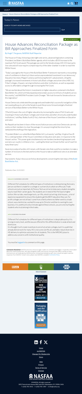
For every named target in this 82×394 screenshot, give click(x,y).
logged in (21, 242)
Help (41, 362)
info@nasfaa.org (54, 386)
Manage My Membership (41, 354)
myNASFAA (41, 351)
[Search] (71, 3)
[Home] (16, 3)
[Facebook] (41, 343)
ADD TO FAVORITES (72, 39)
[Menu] (5, 3)
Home (5, 14)
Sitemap (41, 371)
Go (63, 30)
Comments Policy (54, 255)
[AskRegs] (41, 266)
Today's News (11, 19)
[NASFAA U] (66, 266)
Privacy (41, 365)
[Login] (68, 3)
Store (41, 357)
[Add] (65, 39)
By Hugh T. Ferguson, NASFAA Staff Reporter (23, 53)
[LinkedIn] (36, 343)
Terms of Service (41, 368)
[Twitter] (46, 343)
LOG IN (6, 10)
